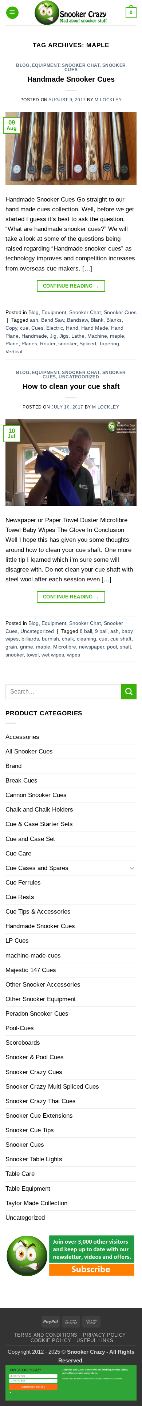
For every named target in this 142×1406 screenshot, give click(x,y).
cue (24, 328)
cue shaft (120, 639)
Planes (29, 343)
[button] (12, 13)
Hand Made (94, 328)
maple (117, 336)
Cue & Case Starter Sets (39, 824)
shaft (125, 647)
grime (26, 647)
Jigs (63, 336)
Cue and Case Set (30, 839)
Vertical (13, 351)
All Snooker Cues (29, 751)
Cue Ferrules (23, 882)
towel (33, 655)
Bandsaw (77, 320)
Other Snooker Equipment (40, 999)
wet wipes (53, 655)
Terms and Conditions (46, 1335)
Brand (13, 766)
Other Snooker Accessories (42, 984)
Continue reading (71, 286)
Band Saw (52, 320)
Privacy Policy (104, 1335)
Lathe (77, 336)
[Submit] (129, 691)
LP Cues (17, 940)
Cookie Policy (51, 1340)
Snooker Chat (80, 65)
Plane (12, 343)
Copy (11, 328)
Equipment (45, 65)
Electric (54, 328)
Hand (72, 328)
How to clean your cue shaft (71, 386)
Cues (37, 328)
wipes (73, 655)
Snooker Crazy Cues (33, 1072)
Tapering (109, 343)
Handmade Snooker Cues (71, 79)
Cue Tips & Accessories (38, 911)
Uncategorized (79, 376)
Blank (97, 320)
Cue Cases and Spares (36, 868)
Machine (97, 336)
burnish (50, 639)
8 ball (86, 631)
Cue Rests (19, 897)
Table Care (20, 1173)
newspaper (91, 647)
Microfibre (64, 647)
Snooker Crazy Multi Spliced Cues (52, 1086)
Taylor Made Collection (36, 1203)
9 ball (101, 631)
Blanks (114, 320)
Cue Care (18, 853)
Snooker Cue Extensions (39, 1115)
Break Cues (21, 780)
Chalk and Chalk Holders (39, 809)
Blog (22, 65)
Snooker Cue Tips (29, 1130)
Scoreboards (22, 1042)
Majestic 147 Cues (30, 970)
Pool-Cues (19, 1028)
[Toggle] (132, 868)
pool (112, 647)
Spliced (87, 343)
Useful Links (94, 1340)
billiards (30, 639)
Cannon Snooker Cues (36, 795)
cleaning (86, 639)
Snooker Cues (120, 312)
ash (34, 320)
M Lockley (108, 99)
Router (47, 343)
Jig (53, 336)
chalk (68, 639)
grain (11, 647)
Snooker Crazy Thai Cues (40, 1101)
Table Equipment (27, 1188)
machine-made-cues (33, 955)
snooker (67, 343)
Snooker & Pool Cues (34, 1057)
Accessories (22, 737)
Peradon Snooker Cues (36, 1013)
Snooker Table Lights (33, 1159)
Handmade (34, 336)
